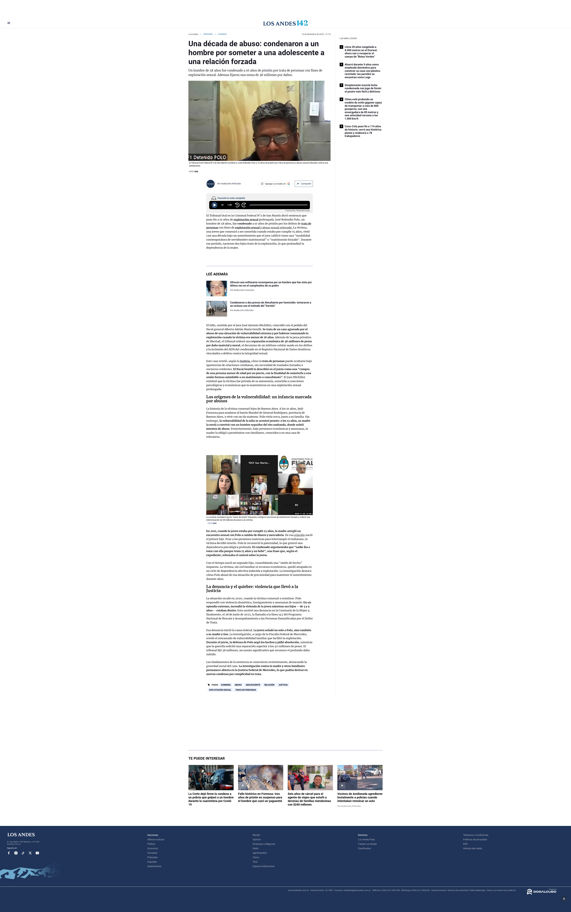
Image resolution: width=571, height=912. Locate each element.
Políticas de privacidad (475, 839)
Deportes (152, 861)
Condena (226, 685)
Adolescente (253, 685)
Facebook (9, 853)
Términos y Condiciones (475, 835)
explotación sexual (246, 219)
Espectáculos (154, 866)
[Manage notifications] (564, 898)
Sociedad (152, 852)
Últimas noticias (155, 839)
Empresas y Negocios (264, 844)
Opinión (257, 839)
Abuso (238, 685)
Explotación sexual (220, 690)
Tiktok (23, 853)
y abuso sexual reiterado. (264, 227)
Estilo (255, 848)
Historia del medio (472, 848)
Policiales (208, 34)
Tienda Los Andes (367, 844)
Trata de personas (245, 690)
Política (151, 844)
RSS (465, 844)
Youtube (37, 853)
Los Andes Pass (366, 839)
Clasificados (364, 848)
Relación (269, 685)
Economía (152, 848)
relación (299, 535)
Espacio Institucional (263, 866)
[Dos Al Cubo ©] (541, 893)
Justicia (245, 361)
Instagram (16, 853)
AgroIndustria (260, 852)
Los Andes (193, 34)
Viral (255, 861)
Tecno (256, 857)
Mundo (256, 835)
